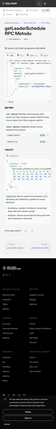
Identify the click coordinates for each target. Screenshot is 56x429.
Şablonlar (33, 304)
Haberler (6, 376)
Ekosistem (7, 358)
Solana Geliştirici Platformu (40, 329)
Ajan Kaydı (34, 338)
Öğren (5, 304)
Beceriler (33, 343)
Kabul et (28, 418)
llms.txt (32, 358)
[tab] (10, 55)
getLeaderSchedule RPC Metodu (25, 31)
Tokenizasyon (8, 333)
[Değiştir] (51, 3)
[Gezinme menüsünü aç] (45, 3)
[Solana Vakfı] (28, 268)
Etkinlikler (6, 367)
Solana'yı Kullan (9, 295)
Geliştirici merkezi (37, 295)
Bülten (5, 381)
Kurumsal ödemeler (10, 329)
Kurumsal (6, 324)
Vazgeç (28, 412)
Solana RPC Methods (31, 23)
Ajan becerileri (35, 371)
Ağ (4, 362)
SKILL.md (33, 367)
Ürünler (33, 324)
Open (26, 39)
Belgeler (33, 300)
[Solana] (9, 3)
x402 (32, 333)
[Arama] (39, 3)
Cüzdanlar (7, 300)
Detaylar (7, 424)
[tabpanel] (28, 81)
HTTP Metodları (46, 23)
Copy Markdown (14, 39)
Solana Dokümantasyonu (13, 23)
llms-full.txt (34, 362)
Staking (6, 309)
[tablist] (28, 55)
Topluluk (6, 371)
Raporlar (6, 338)
